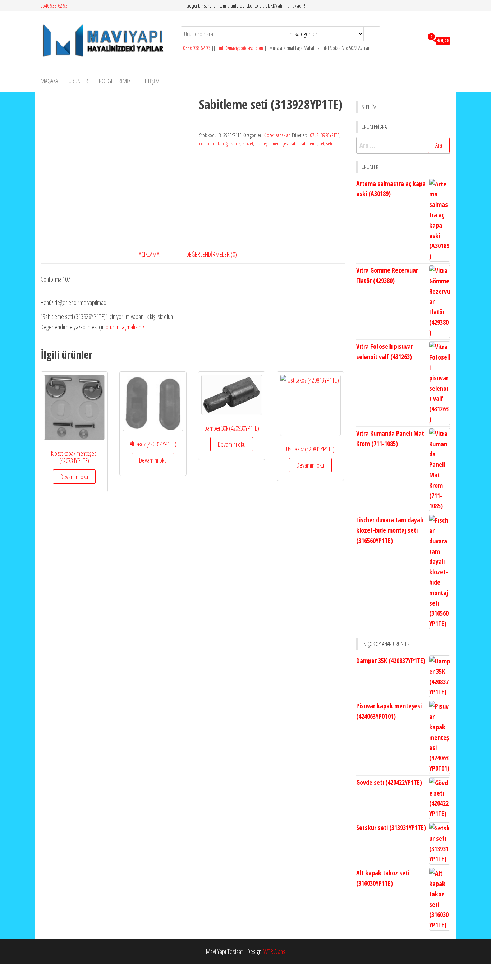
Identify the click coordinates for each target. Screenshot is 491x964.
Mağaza (49, 81)
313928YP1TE (328, 135)
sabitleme (309, 143)
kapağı (223, 143)
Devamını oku (74, 476)
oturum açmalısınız (125, 327)
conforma (207, 143)
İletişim (150, 81)
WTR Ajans (274, 951)
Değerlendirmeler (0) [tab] (211, 254)
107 (311, 135)
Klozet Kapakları (277, 135)
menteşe (262, 143)
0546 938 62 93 (54, 5)
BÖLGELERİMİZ (114, 81)
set (322, 143)
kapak (235, 143)
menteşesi (280, 143)
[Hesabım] (416, 39)
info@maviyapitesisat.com (240, 48)
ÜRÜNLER (78, 81)
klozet (248, 143)
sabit (295, 143)
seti (329, 143)
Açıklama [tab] (149, 254)
